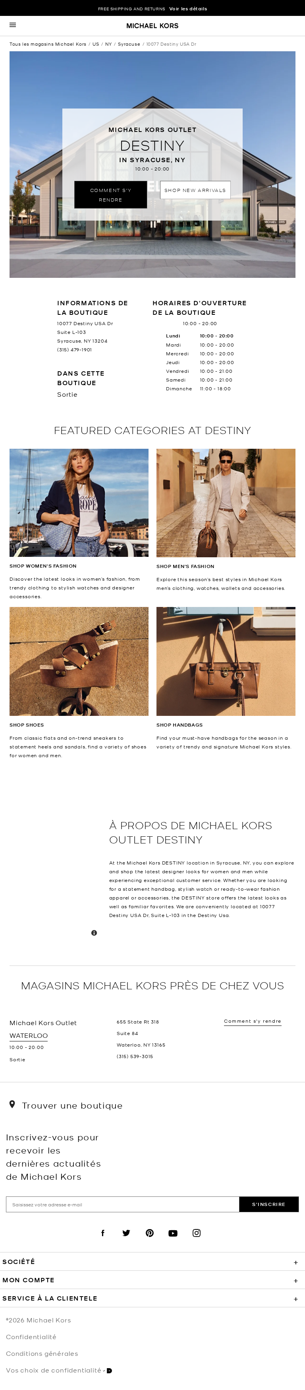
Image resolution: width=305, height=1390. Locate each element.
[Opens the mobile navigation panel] (12, 26)
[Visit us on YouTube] (173, 1240)
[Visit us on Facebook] (103, 1240)
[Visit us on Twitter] (126, 1240)
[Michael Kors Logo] (152, 26)
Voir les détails (188, 8)
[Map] (56, 862)
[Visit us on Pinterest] (149, 1240)
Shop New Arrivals (195, 190)
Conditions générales (42, 1353)
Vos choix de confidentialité (53, 1369)
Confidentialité (31, 1336)
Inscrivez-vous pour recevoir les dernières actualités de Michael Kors (53, 1156)
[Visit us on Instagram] (196, 1240)
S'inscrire (269, 1204)
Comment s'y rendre (111, 194)
